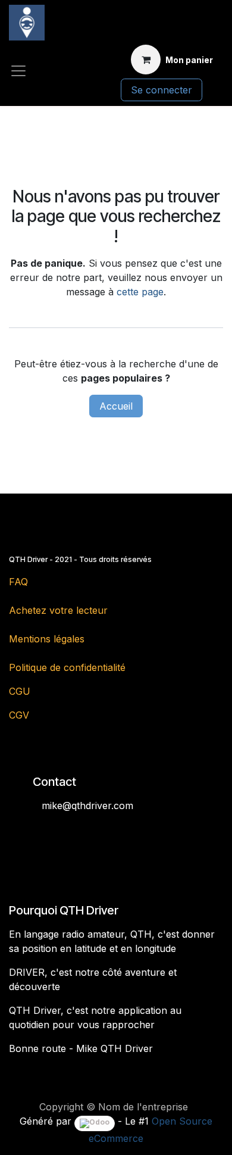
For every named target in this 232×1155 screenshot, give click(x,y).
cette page (140, 292)
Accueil (116, 406)
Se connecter (161, 90)
